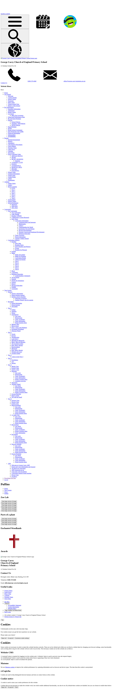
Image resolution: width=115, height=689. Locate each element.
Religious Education (24, 233)
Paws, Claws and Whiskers (19, 327)
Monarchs (14, 348)
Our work (18, 316)
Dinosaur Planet (16, 331)
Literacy (21, 225)
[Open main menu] (15, 22)
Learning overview (20, 381)
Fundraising (11, 180)
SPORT (14, 157)
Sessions (17, 161)
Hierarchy (14, 204)
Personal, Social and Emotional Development (31, 232)
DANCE (14, 164)
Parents (6, 138)
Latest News (11, 149)
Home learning (16, 305)
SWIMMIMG (12, 136)
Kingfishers (15, 360)
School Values (12, 99)
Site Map (6, 602)
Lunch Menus (12, 146)
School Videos (12, 201)
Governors (11, 114)
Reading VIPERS (17, 216)
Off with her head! (17, 397)
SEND (10, 128)
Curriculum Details (20, 258)
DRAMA (14, 169)
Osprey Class (15, 369)
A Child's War (15, 415)
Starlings (14, 311)
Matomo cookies (10, 667)
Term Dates (11, 152)
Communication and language (27, 222)
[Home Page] (19, 58)
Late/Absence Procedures (15, 144)
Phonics (10, 141)
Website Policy (12, 608)
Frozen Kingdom (16, 454)
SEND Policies (16, 125)
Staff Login (7, 612)
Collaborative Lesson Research (20, 217)
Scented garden (16, 353)
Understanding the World (26, 227)
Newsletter (15, 306)
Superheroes (15, 314)
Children (6, 182)
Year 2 (13, 191)
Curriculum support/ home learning (21, 473)
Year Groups (8, 290)
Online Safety (12, 183)
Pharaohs (14, 371)
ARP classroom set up (18, 470)
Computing (15, 272)
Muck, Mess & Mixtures (18, 342)
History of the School (14, 106)
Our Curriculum (12, 211)
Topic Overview (19, 235)
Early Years (15, 219)
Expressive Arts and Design (26, 229)
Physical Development (25, 230)
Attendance (11, 143)
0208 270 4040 (32, 81)
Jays (13, 361)
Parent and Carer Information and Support (23, 467)
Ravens (14, 335)
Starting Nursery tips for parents (24, 300)
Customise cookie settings (22, 638)
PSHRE (14, 287)
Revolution (15, 434)
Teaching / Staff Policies (18, 123)
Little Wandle (15, 214)
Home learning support (18, 295)
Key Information (9, 107)
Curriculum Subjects (13, 240)
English (14, 251)
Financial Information (14, 133)
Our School (7, 94)
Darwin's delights (16, 444)
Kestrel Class (15, 368)
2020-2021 (15, 206)
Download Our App (10, 478)
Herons (14, 363)
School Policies (16, 122)
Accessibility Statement (14, 605)
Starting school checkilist (19, 297)
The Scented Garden (17, 344)
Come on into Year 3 (17, 356)
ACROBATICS (16, 165)
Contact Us (4, 83)
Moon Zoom (15, 326)
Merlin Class (15, 366)
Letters (10, 178)
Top (2, 620)
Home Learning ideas (21, 379)
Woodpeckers (15, 337)
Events (17, 248)
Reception (11, 301)
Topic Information (20, 378)
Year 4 (13, 195)
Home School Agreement (15, 130)
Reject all (3, 638)
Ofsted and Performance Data (16, 117)
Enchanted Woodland (18, 329)
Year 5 (13, 196)
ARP (9, 463)
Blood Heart (15, 425)
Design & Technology (18, 280)
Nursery (10, 292)
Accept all (10, 638)
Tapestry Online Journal (22, 238)
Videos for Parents (20, 259)
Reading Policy (19, 245)
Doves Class (15, 475)
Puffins (14, 310)
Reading (14, 242)
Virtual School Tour (13, 104)
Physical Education (17, 285)
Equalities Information (14, 109)
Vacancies (11, 101)
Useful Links (11, 175)
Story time (18, 243)
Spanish (14, 279)
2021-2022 (15, 208)
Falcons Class (15, 400)
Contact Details (12, 97)
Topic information (20, 321)
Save (16, 687)
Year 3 (13, 193)
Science (14, 282)
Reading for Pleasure (21, 250)
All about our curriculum (19, 468)
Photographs (18, 318)
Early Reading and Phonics (23, 246)
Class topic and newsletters (19, 471)
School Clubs (12, 172)
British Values (12, 112)
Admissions (11, 110)
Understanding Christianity (22, 276)
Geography (15, 288)
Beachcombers (16, 347)
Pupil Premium (12, 127)
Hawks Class (15, 402)
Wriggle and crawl (17, 352)
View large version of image (9, 501)
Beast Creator (15, 395)
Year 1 (13, 190)
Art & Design (15, 277)
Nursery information (17, 293)
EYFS (13, 188)
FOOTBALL (15, 170)
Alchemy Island (16, 384)
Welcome (10, 96)
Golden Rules (12, 177)
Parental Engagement (14, 140)
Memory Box (15, 324)
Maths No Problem (20, 256)
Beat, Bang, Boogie (17, 345)
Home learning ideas (21, 322)
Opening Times (12, 148)
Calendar (10, 151)
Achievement (11, 199)
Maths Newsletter (20, 254)
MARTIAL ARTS (17, 167)
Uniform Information (14, 174)
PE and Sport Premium (14, 118)
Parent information (20, 237)
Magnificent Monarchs (18, 340)
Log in (6, 480)
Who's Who (11, 102)
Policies (10, 120)
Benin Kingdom (16, 405)
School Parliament (13, 203)
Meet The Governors (17, 115)
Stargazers (14, 382)
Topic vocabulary (20, 319)
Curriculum (7, 209)
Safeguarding (11, 135)
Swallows (14, 476)
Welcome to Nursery (21, 298)
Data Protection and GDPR (15, 131)
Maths (13, 253)
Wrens (13, 313)
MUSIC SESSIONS (17, 159)
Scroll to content (5, 13)
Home (6, 93)
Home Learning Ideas (21, 392)
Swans (13, 334)
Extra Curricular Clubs (14, 154)
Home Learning (12, 186)
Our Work (18, 386)
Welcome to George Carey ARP (21, 465)
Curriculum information (21, 220)
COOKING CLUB (17, 162)
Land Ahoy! (15, 339)
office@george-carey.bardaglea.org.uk (74, 81)
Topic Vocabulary (20, 376)
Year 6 (13, 198)
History (14, 284)
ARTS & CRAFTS (17, 156)
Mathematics (22, 224)
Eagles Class (15, 403)
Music (13, 271)
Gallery (10, 185)
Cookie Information (13, 607)
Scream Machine (16, 394)
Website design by (12, 616)
